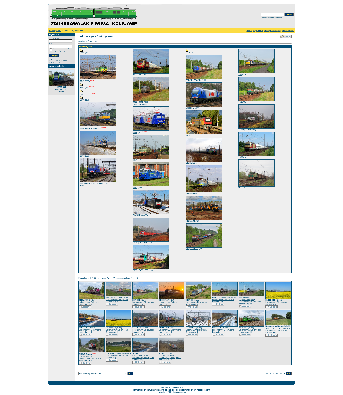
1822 (240, 157)
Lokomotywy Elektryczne (90, 302)
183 (240, 102)
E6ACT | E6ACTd (193, 80)
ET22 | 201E (138, 102)
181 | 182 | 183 (192, 249)
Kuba (92, 300)
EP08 (82, 88)
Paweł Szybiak (153, 390)
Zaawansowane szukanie (271, 17)
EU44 (82, 156)
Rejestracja (55, 62)
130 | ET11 (190, 193)
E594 (188, 53)
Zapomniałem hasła (59, 60)
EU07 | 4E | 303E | (88, 128)
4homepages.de (179, 392)
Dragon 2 (190, 108)
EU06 (82, 100)
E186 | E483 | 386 (140, 270)
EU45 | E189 (138, 215)
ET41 (135, 160)
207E (188, 135)
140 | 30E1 (190, 221)
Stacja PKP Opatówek (280, 328)
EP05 (82, 53)
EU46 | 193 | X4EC (141, 243)
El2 (239, 188)
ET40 (135, 132)
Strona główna (55, 30)
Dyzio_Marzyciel (120, 297)
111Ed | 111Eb (244, 130)
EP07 (82, 81)
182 (240, 74)
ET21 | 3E (137, 75)
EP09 (82, 94)
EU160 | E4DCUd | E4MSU (91, 183)
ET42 (135, 187)
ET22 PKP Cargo (140, 104)
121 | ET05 (190, 163)
